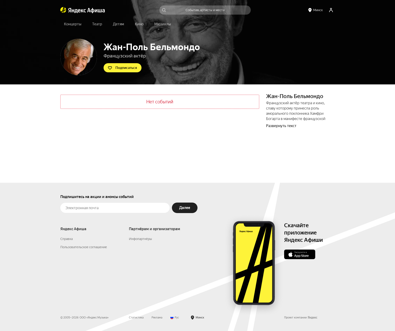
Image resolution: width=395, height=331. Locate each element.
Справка (66, 239)
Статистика (136, 317)
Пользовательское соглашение (83, 247)
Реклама (157, 317)
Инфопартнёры (140, 239)
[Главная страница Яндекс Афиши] (63, 10)
